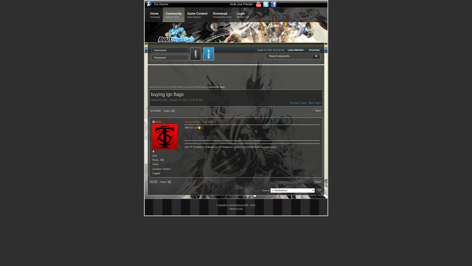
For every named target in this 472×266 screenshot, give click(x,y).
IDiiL (159, 121)
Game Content (197, 15)
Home (155, 15)
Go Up (153, 182)
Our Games (161, 4)
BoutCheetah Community (182, 87)
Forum (166, 87)
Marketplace (201, 87)
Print (318, 111)
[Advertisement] (236, 75)
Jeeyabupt (314, 50)
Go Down (155, 111)
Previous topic (298, 103)
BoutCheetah (155, 87)
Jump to (265, 190)
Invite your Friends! (241, 4)
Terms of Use (236, 209)
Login (243, 15)
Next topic (315, 103)
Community (174, 15)
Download (222, 15)
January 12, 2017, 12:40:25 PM (199, 122)
